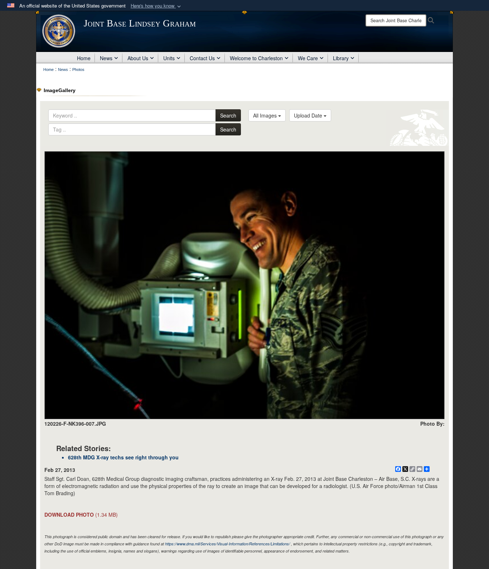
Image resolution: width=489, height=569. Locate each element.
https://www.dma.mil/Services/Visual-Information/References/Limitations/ (227, 543)
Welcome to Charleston (256, 58)
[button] (156, 6)
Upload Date (309, 115)
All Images (265, 115)
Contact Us (202, 58)
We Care (308, 58)
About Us (137, 58)
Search (228, 115)
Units (169, 58)
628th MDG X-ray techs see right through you (123, 457)
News (106, 58)
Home (84, 58)
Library (341, 58)
